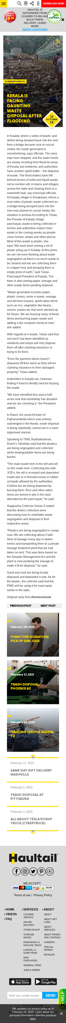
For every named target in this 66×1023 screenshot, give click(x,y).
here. (33, 1018)
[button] (3, 3)
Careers (49, 942)
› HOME (9, 909)
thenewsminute (41, 597)
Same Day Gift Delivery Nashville (31, 772)
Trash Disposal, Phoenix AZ (25, 686)
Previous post (21, 605)
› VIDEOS (10, 914)
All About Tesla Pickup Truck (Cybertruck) (31, 821)
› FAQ (8, 919)
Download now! (53, 3)
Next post (48, 605)
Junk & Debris (31, 970)
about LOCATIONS (33, 29)
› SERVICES (29, 909)
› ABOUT (48, 909)
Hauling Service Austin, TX (32, 734)
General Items (32, 965)
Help (62, 999)
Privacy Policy (43, 895)
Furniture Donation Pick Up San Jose (30, 638)
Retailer (49, 954)
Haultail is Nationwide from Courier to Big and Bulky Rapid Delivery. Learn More (33, 19)
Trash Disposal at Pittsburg (27, 796)
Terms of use (22, 895)
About (48, 914)
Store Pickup (31, 930)
